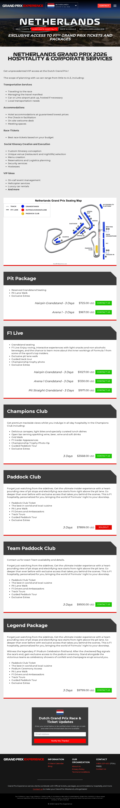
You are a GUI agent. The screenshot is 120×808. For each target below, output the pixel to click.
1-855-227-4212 (103, 763)
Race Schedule (68, 29)
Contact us (38, 789)
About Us (76, 766)
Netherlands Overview (91, 29)
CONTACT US (103, 303)
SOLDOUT (104, 527)
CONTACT (104, 6)
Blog (50, 766)
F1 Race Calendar (56, 763)
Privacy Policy (78, 769)
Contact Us (101, 769)
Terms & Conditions (81, 772)
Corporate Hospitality (44, 29)
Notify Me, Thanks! (60, 741)
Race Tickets (22, 29)
